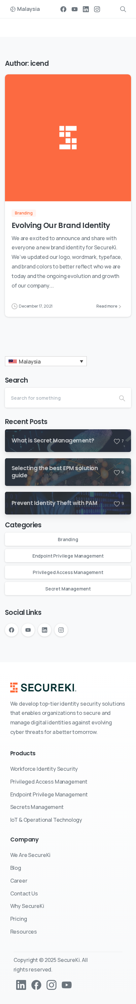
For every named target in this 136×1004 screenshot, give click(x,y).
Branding (68, 539)
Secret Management (68, 589)
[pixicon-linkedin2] (21, 984)
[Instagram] (97, 9)
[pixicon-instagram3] (51, 984)
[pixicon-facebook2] (36, 984)
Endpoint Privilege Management (68, 556)
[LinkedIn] (85, 9)
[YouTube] (74, 9)
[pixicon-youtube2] (66, 984)
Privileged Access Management (68, 572)
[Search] (122, 398)
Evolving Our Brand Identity (61, 225)
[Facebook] (63, 9)
